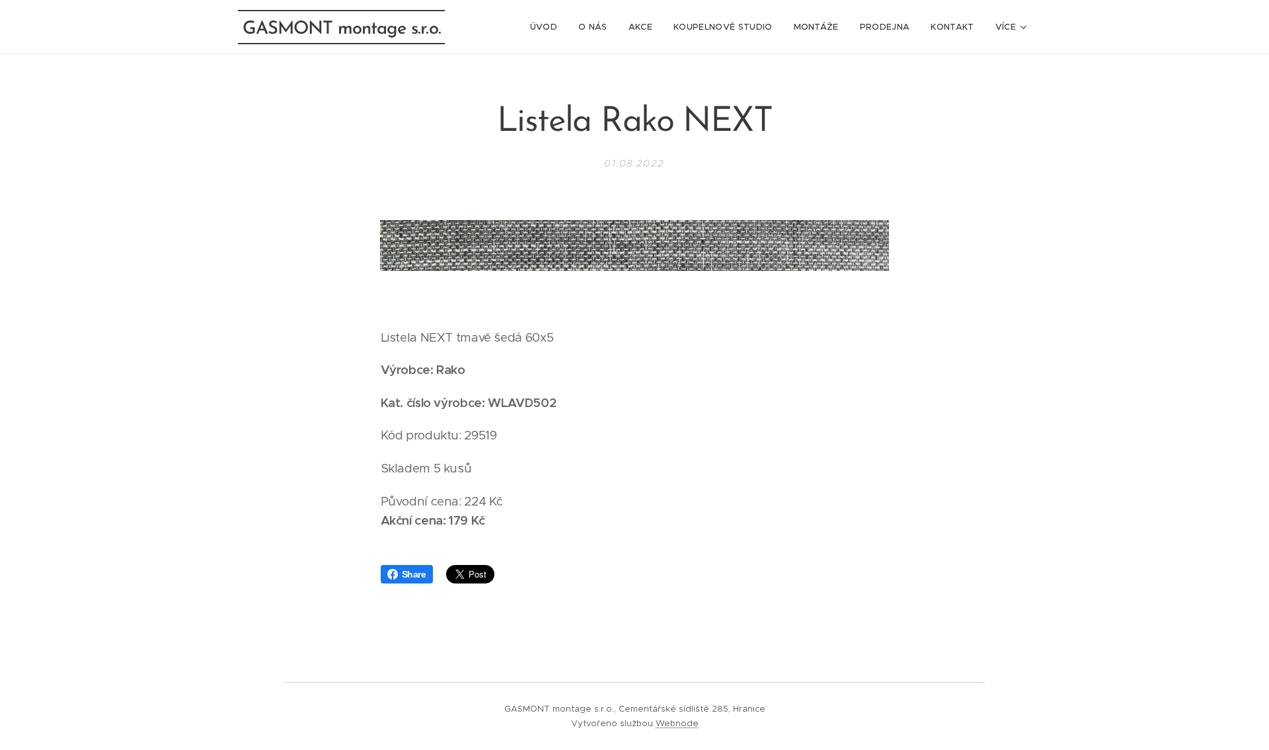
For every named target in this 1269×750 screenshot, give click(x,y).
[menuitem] (547, 27)
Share (414, 574)
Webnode (677, 723)
